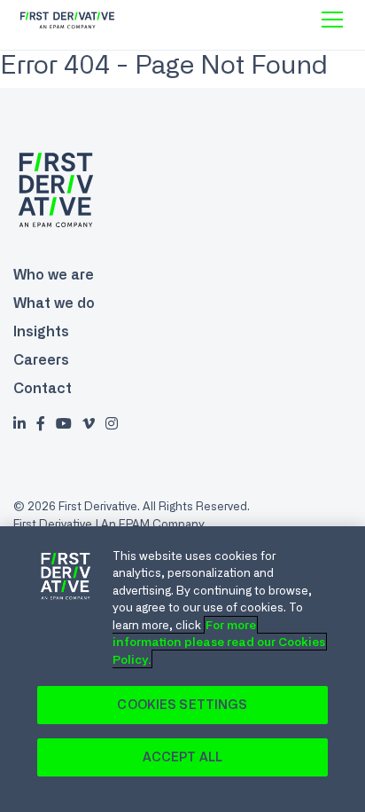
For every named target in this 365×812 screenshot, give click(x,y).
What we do (54, 302)
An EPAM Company (153, 523)
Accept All (182, 757)
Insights (41, 331)
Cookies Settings (182, 705)
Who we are (53, 274)
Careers (41, 359)
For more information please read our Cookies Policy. (219, 642)
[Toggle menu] (332, 19)
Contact (42, 388)
